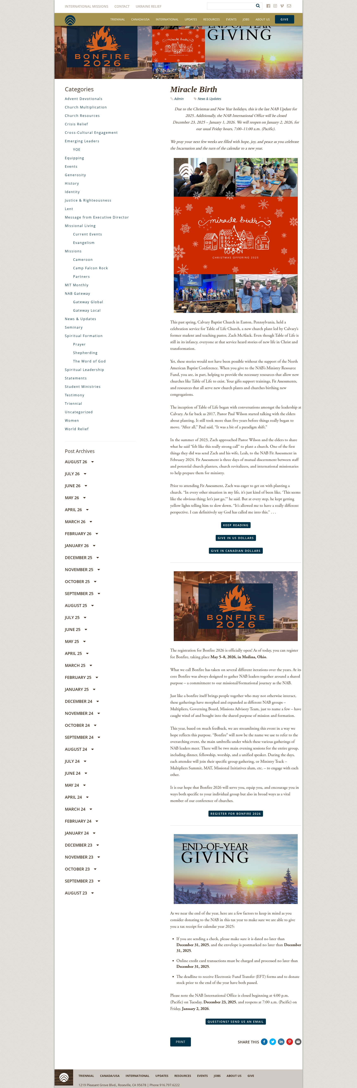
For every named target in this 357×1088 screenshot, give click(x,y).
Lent (69, 209)
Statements (76, 378)
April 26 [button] (74, 509)
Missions (73, 251)
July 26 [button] (73, 473)
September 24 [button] (79, 737)
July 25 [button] (73, 617)
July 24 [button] (73, 761)
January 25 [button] (77, 689)
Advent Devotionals (84, 98)
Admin (179, 98)
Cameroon (83, 259)
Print (180, 1042)
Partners (81, 276)
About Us (263, 19)
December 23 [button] (79, 845)
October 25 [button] (78, 581)
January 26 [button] (77, 545)
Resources (211, 19)
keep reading (236, 525)
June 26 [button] (73, 485)
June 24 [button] (73, 773)
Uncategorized (79, 412)
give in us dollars (236, 538)
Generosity (75, 175)
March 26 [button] (75, 521)
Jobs (246, 19)
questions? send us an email (236, 1022)
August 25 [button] (76, 605)
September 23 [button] (79, 881)
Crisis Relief (76, 124)
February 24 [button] (78, 821)
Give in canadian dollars (236, 551)
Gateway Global (88, 302)
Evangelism (84, 242)
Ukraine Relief (149, 6)
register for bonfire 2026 (236, 814)
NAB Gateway (77, 293)
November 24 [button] (79, 713)
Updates (191, 19)
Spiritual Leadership (84, 369)
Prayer (79, 344)
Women (72, 420)
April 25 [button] (74, 653)
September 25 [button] (79, 593)
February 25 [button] (78, 677)
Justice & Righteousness (88, 200)
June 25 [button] (73, 629)
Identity (72, 192)
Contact (122, 6)
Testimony (74, 395)
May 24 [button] (72, 785)
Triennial (117, 19)
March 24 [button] (75, 809)
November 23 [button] (79, 857)
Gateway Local (87, 310)
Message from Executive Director (97, 217)
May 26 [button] (72, 497)
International (167, 19)
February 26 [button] (78, 533)
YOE (77, 149)
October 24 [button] (78, 725)
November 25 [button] (79, 569)
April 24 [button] (74, 797)
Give (285, 19)
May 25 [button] (72, 641)
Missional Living (80, 225)
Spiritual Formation (84, 336)
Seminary (74, 327)
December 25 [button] (79, 557)
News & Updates (209, 98)
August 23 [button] (76, 893)
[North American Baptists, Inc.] (70, 20)
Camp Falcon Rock (90, 268)
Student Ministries (83, 386)
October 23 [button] (78, 869)
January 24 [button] (77, 833)
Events (231, 19)
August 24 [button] (76, 749)
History (72, 183)
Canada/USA (140, 19)
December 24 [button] (79, 701)
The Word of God (89, 361)
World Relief (77, 429)
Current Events (87, 234)
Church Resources (82, 115)
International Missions (86, 6)
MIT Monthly (77, 285)
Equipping (74, 158)
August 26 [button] (76, 461)
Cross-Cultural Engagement (91, 132)
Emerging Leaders (82, 141)
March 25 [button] (75, 665)
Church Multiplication (86, 107)
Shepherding (85, 352)
